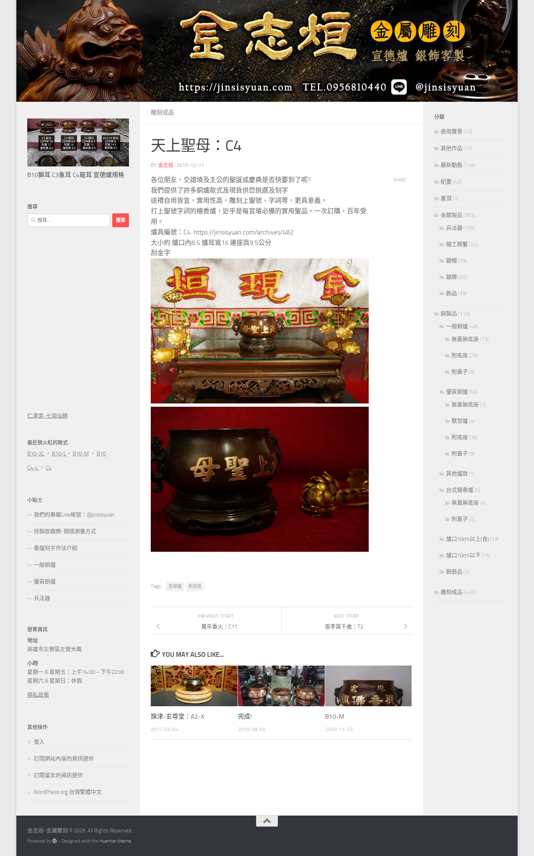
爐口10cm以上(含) (467, 539)
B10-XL (35, 453)
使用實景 (451, 131)
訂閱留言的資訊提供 (58, 775)
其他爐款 (457, 473)
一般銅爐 (45, 565)
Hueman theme (115, 841)
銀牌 (451, 277)
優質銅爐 (45, 581)
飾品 (451, 293)
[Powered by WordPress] (54, 841)
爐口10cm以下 (463, 555)
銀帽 (451, 260)
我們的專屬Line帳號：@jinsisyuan (74, 514)
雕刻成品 (162, 112)
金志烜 (165, 165)
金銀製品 (451, 215)
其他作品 (451, 148)
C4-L (33, 468)
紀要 (446, 181)
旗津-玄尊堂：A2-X (177, 716)
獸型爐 (460, 421)
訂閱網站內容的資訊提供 (64, 758)
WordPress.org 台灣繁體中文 (68, 792)
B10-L (59, 453)
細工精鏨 (457, 244)
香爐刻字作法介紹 (55, 548)
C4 (49, 468)
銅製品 (449, 313)
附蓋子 (460, 372)
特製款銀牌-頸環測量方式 (65, 531)
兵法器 (42, 598)
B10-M (334, 716)
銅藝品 (454, 571)
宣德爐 (175, 586)
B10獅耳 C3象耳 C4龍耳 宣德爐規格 (75, 174)
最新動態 (451, 165)
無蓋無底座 (465, 339)
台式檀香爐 (459, 490)
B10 (101, 453)
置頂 (446, 198)
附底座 (195, 586)
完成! (245, 716)
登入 (39, 742)
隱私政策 (38, 695)
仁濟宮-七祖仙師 (47, 416)
